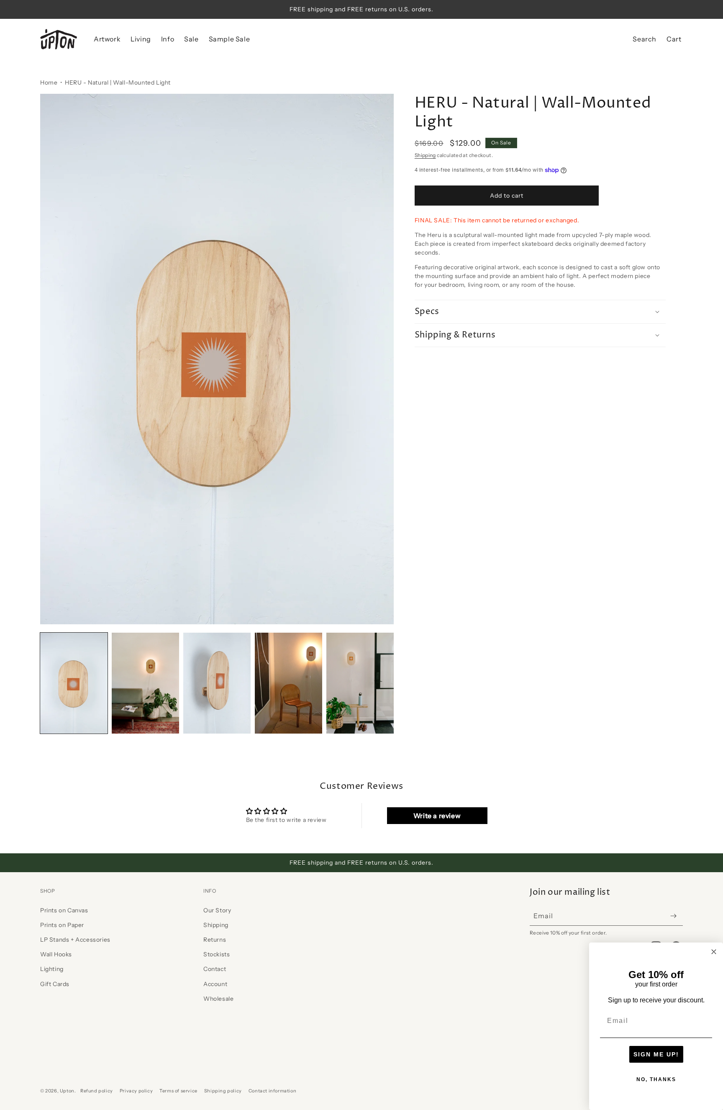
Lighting (52, 969)
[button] (107, 39)
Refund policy (96, 1091)
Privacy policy (136, 1091)
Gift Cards (54, 984)
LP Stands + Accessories (75, 939)
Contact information (272, 1091)
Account (215, 984)
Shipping (425, 155)
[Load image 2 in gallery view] (145, 683)
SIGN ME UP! (656, 1054)
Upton (67, 1091)
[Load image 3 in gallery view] (217, 683)
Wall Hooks (56, 954)
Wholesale (218, 998)
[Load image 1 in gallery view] (74, 683)
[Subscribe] (673, 916)
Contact (214, 969)
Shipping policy (223, 1091)
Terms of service (178, 1091)
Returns (214, 939)
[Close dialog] (714, 952)
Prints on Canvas (64, 910)
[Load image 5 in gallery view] (360, 683)
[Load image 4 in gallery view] (288, 683)
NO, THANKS (656, 1079)
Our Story (217, 910)
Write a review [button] (437, 815)
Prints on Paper (62, 925)
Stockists (216, 954)
